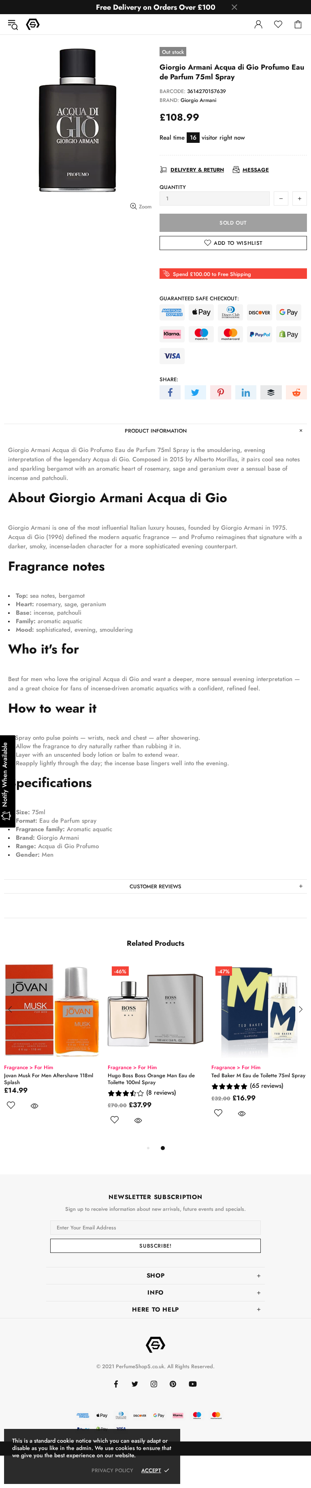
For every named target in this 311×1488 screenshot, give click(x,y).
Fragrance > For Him (28, 1067)
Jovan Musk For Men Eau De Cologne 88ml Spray (254, 1079)
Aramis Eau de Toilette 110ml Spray (45, 1075)
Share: (169, 379)
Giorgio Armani (198, 100)
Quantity (173, 187)
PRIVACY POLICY (112, 1470)
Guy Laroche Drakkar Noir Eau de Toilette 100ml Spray (147, 1079)
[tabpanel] (52, 1049)
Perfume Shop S (33, 24)
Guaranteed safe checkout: (199, 298)
